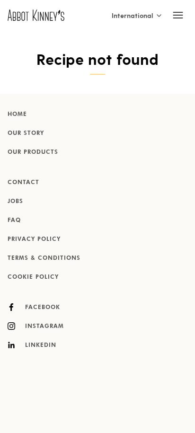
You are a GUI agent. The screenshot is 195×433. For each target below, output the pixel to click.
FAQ (14, 220)
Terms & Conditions (44, 258)
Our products (33, 152)
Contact (23, 183)
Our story (26, 133)
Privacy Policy (34, 239)
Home (17, 114)
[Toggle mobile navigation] (177, 15)
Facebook (41, 307)
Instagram (43, 326)
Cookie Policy (33, 277)
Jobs (15, 201)
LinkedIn (39, 345)
